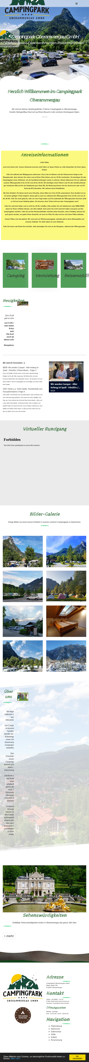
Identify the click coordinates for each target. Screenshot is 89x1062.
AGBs (53, 1034)
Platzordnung (56, 1026)
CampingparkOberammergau (61, 1003)
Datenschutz (56, 1031)
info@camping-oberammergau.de (59, 1001)
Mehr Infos (15, 1058)
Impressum (55, 1028)
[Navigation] (77, 3)
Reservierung (56, 1040)
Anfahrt (54, 1037)
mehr (9, 936)
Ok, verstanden (77, 1057)
